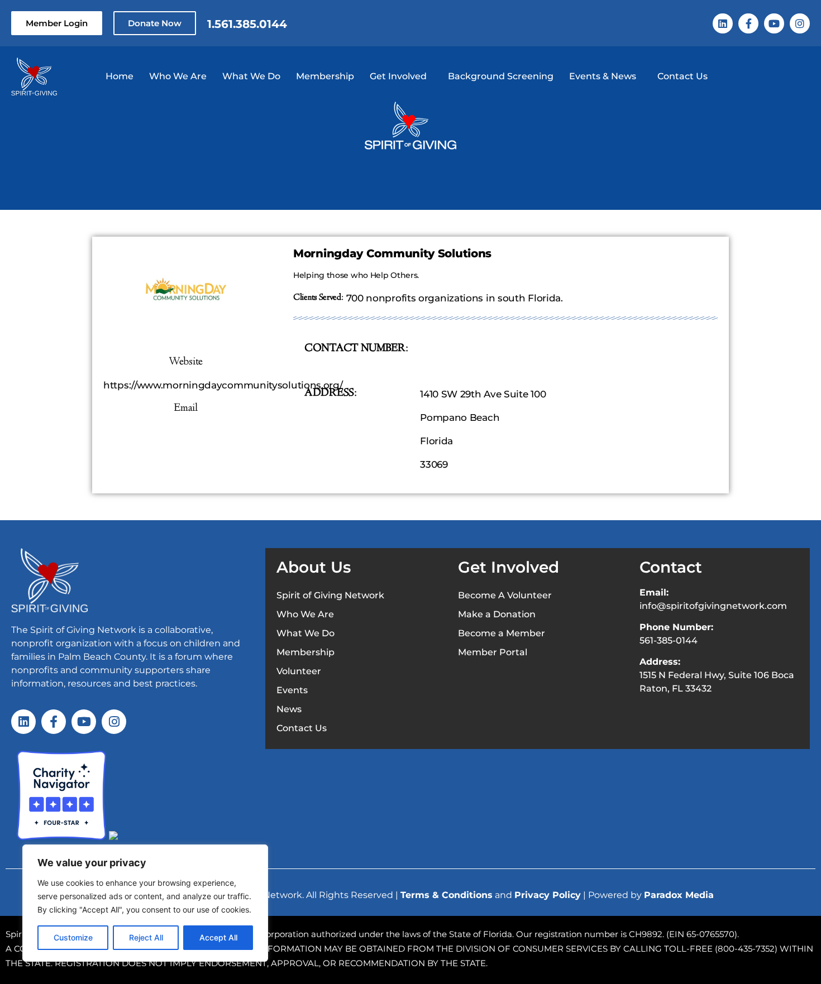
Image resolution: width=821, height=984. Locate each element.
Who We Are (178, 76)
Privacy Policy (547, 895)
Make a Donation (497, 614)
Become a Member (501, 633)
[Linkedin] (723, 23)
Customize (73, 937)
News (289, 709)
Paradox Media (679, 895)
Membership (325, 76)
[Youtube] (774, 23)
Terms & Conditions (446, 895)
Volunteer (298, 671)
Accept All (218, 937)
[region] (145, 903)
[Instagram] (800, 23)
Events (292, 690)
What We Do (251, 76)
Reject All (146, 937)
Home (119, 76)
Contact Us (682, 76)
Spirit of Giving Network (330, 595)
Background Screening (500, 76)
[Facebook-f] (748, 23)
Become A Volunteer (505, 595)
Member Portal (492, 652)
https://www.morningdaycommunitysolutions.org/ (223, 385)
